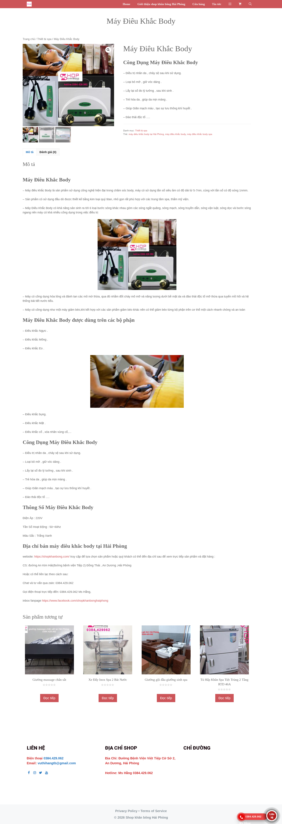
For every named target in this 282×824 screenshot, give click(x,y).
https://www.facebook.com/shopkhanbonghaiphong (75, 600)
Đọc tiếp (49, 698)
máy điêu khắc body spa (199, 134)
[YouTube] (46, 773)
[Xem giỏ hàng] (240, 4)
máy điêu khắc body (175, 134)
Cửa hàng (198, 4)
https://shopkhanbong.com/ (52, 556)
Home (126, 4)
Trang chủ (29, 39)
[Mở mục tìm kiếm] (250, 4)
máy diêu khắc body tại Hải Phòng (146, 134)
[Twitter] (40, 773)
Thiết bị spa (44, 39)
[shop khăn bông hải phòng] (30, 4)
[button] (230, 4)
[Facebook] (29, 773)
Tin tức (216, 4)
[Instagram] (35, 773)
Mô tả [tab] (29, 152)
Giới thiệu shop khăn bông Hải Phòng (161, 4)
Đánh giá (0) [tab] (47, 152)
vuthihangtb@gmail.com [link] (57, 763)
